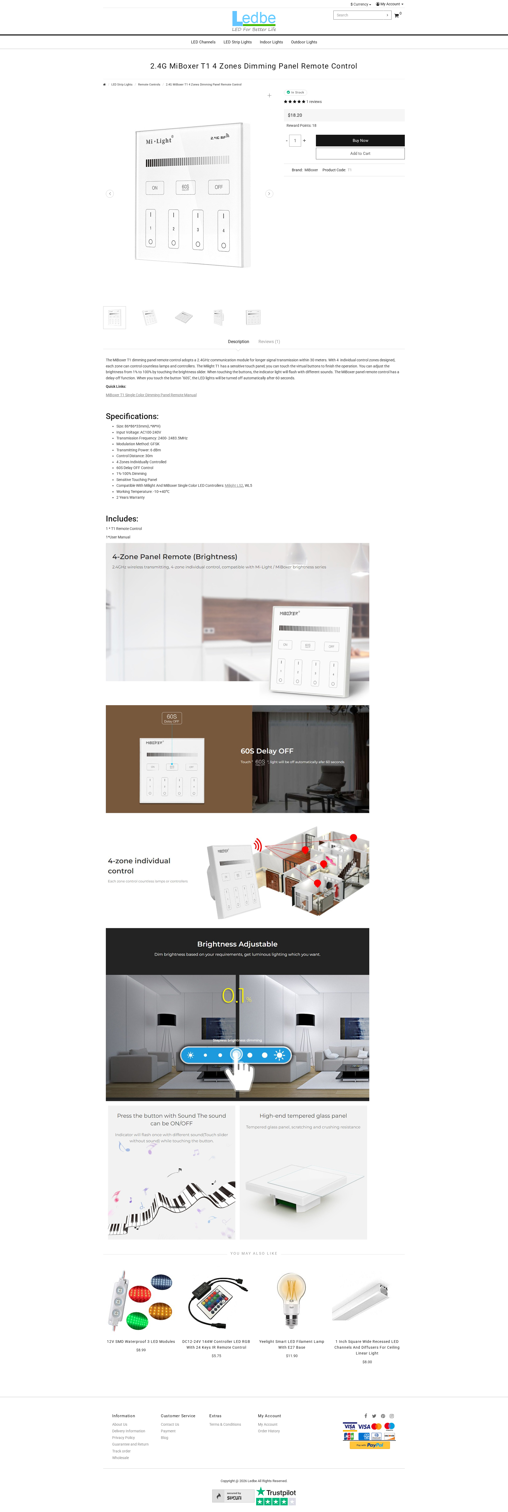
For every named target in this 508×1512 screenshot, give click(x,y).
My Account (390, 4)
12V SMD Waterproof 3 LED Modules (141, 1341)
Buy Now (360, 140)
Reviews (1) (269, 341)
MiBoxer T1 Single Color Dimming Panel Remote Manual (151, 395)
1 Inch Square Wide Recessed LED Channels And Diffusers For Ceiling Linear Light (367, 1347)
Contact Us (170, 1424)
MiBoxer (311, 170)
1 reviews (314, 102)
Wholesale (120, 1458)
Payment (168, 1431)
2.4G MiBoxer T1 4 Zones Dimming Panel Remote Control (204, 84)
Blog (164, 1438)
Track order (121, 1451)
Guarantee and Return (130, 1444)
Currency (360, 4)
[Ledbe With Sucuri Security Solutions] (233, 1496)
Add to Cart (360, 153)
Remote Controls (149, 84)
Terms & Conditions (225, 1424)
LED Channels (203, 42)
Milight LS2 (234, 485)
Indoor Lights (271, 42)
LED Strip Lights (238, 42)
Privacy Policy (123, 1438)
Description (238, 341)
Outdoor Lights (304, 42)
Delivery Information (128, 1431)
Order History (269, 1431)
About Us (119, 1424)
